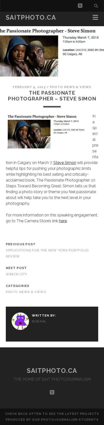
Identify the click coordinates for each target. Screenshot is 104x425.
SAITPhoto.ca (31, 17)
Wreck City (17, 274)
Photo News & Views (70, 87)
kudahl (39, 321)
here (63, 221)
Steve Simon (64, 162)
